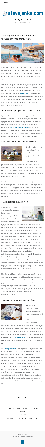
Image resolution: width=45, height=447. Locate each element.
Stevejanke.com (22, 19)
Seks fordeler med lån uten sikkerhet (22, 405)
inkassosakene (24, 93)
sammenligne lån (20, 337)
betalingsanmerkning (10, 349)
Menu (6, 2)
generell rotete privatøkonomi (19, 127)
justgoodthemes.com (25, 436)
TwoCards (23, 414)
